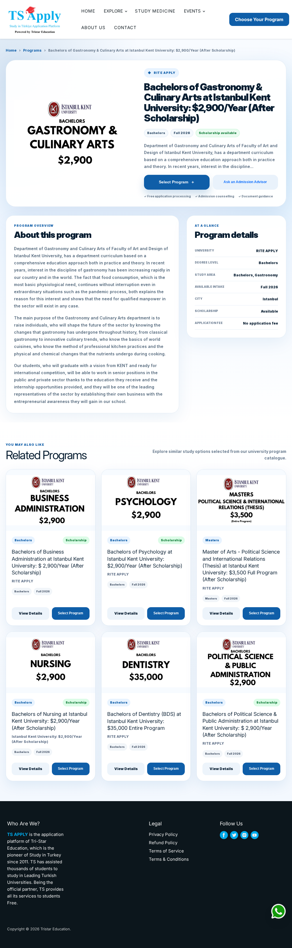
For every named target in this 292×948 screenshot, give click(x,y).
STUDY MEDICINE (155, 11)
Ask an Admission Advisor (245, 182)
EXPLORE (114, 11)
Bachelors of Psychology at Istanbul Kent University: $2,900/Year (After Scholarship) (144, 559)
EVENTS (193, 11)
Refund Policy (163, 842)
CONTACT (125, 27)
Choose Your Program (259, 19)
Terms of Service (166, 851)
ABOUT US (93, 27)
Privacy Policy (163, 834)
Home (11, 50)
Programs (32, 50)
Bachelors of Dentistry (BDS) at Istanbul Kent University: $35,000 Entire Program (144, 721)
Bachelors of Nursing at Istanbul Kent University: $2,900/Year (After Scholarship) (49, 721)
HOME (88, 11)
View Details (30, 613)
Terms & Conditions (169, 859)
